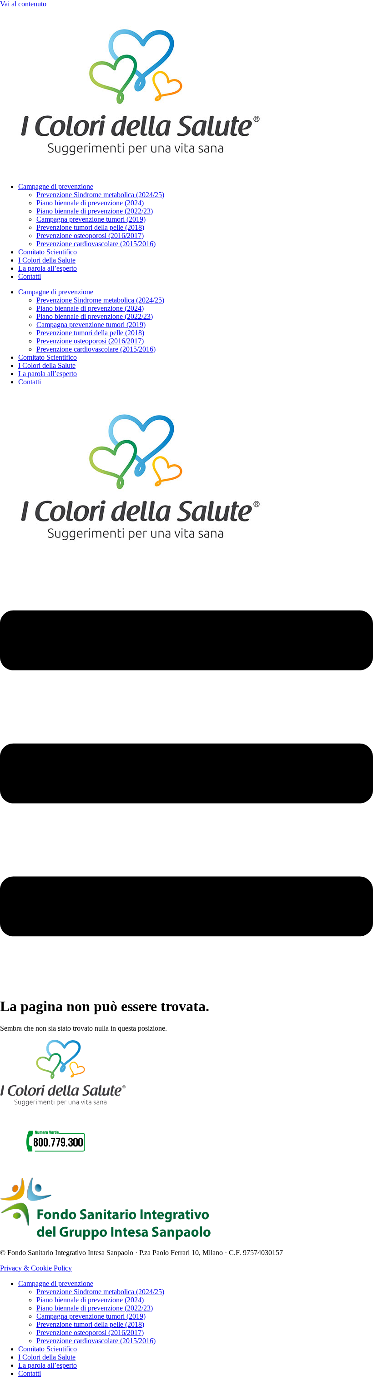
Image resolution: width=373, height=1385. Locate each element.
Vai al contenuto (23, 4)
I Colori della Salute (47, 260)
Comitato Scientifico (47, 252)
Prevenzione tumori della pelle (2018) (90, 227)
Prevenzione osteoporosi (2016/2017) (90, 235)
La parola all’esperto (47, 268)
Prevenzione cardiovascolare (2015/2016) (96, 244)
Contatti (29, 276)
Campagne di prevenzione (55, 186)
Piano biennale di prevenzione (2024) (90, 203)
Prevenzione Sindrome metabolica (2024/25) (100, 195)
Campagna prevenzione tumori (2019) (91, 219)
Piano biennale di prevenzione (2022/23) (94, 211)
